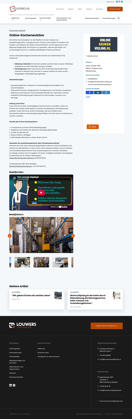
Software (12, 373)
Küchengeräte (30, 18)
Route (94, 127)
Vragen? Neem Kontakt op (106, 326)
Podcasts (71, 9)
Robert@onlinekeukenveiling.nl (21, 158)
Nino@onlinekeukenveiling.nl (20, 166)
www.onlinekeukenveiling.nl (100, 84)
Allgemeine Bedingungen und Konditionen (89, 414)
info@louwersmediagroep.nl (110, 359)
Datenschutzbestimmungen (114, 414)
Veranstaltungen (109, 18)
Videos (80, 9)
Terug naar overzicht (17, 30)
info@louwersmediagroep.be (110, 390)
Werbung (89, 9)
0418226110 (92, 79)
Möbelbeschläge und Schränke (17, 362)
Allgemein (15, 18)
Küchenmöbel (45, 18)
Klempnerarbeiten (92, 18)
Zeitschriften (60, 9)
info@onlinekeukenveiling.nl (100, 82)
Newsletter (99, 9)
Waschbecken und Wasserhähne (63, 19)
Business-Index (115, 9)
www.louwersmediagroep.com (111, 401)
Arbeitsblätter (14, 356)
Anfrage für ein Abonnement (49, 356)
